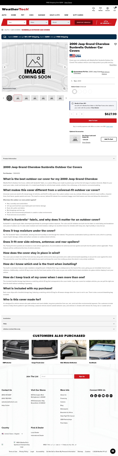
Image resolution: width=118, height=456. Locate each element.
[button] (100, 9)
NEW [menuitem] (66, 15)
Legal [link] (32, 451)
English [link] (17, 434)
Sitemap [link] (80, 451)
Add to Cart (93, 120)
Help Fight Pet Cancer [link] (67, 416)
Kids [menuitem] (31, 15)
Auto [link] (7, 30)
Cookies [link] (87, 451)
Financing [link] (63, 398)
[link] (2, 30)
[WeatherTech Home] (15, 9)
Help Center (5, 405)
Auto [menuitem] (4, 15)
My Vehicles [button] (105, 23)
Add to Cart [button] (109, 139)
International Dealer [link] (37, 435)
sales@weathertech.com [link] (9, 402)
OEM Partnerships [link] (66, 419)
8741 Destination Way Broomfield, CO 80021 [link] (38, 402)
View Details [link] (86, 142)
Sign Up (82, 376)
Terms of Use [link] (13, 451)
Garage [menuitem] (41, 15)
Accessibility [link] (40, 451)
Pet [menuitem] (22, 15)
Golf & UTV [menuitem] (55, 15)
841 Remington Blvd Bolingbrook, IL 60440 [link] (38, 396)
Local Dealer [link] (35, 432)
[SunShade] (102, 349)
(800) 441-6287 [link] (6, 395)
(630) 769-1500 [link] (6, 398)
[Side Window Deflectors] (73, 349)
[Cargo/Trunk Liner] (45, 349)
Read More (113, 65)
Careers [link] (62, 402)
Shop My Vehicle (83, 22)
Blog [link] (61, 405)
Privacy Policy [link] (23, 451)
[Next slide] (66, 98)
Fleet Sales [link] (63, 423)
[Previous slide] (3, 98)
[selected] (74, 91)
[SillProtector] (16, 349)
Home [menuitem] (13, 15)
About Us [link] (63, 395)
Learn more (109, 126)
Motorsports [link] (64, 409)
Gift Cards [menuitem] (78, 15)
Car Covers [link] (15, 30)
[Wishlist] (115, 44)
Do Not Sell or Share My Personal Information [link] (60, 451)
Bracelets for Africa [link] (66, 412)
